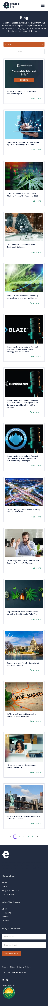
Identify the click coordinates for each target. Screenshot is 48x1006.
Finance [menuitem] (5, 921)
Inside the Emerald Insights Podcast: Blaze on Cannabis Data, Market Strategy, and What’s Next (22, 349)
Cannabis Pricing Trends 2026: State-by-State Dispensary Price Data (23, 143)
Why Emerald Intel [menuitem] (10, 890)
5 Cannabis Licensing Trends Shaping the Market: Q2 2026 (23, 92)
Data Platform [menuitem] (8, 894)
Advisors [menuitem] (5, 917)
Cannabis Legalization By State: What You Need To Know (23, 664)
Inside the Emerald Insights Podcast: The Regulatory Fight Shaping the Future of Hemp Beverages (22, 458)
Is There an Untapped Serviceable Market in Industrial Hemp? (21, 715)
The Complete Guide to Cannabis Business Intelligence (21, 246)
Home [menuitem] (4, 883)
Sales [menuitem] (4, 909)
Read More (35, 98)
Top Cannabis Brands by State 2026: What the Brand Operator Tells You (22, 613)
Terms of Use (8, 967)
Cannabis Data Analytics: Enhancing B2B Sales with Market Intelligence (22, 297)
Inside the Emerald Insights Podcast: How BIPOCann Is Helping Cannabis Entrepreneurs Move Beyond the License (22, 403)
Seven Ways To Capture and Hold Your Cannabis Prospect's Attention (23, 562)
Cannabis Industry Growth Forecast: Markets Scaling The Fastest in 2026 (22, 195)
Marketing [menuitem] (6, 913)
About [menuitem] (5, 886)
